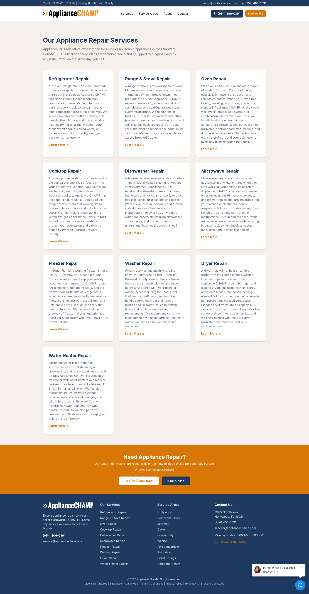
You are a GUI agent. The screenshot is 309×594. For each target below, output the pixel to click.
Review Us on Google (232, 541)
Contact (182, 13)
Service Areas (148, 13)
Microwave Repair (220, 171)
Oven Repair (214, 78)
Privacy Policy (174, 583)
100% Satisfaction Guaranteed (156, 469)
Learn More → (58, 144)
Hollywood (164, 512)
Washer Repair (140, 263)
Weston (162, 541)
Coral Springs (166, 558)
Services (127, 13)
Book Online (255, 13)
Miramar (163, 524)
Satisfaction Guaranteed (124, 583)
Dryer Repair (214, 263)
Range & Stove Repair (147, 78)
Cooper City (165, 535)
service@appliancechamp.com (219, 3)
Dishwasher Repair (144, 171)
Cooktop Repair (65, 171)
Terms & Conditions (151, 583)
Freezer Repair (64, 263)
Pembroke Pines (168, 518)
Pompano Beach (168, 564)
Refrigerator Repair (69, 78)
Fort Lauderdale (168, 546)
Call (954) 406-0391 (139, 481)
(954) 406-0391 (256, 3)
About (167, 13)
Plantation (164, 552)
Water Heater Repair (70, 355)
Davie (161, 529)
